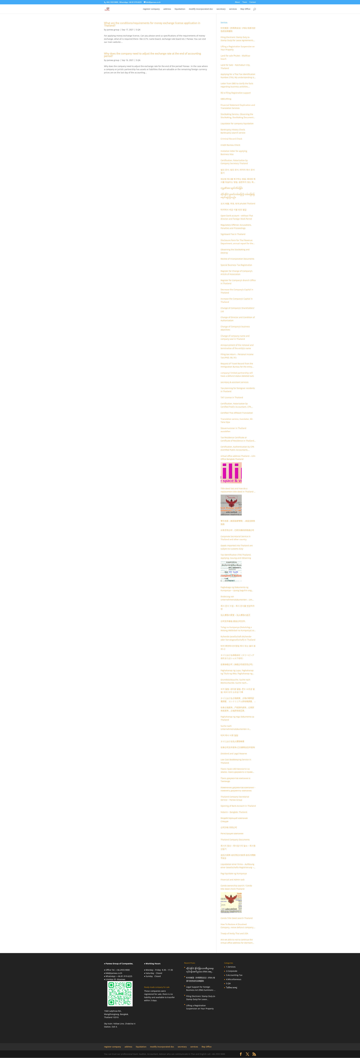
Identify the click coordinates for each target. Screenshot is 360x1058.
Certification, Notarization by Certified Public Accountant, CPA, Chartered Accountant (236, 405)
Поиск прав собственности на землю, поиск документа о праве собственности (237, 771)
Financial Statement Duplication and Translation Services (238, 106)
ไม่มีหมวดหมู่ (231, 987)
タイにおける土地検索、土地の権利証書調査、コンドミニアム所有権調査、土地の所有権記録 (237, 700)
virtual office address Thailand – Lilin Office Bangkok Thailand (238, 457)
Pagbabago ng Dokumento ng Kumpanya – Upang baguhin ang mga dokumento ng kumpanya (236, 589)
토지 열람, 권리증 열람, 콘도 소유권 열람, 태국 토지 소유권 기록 (238, 690)
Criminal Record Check (231, 138)
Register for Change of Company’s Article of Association (236, 272)
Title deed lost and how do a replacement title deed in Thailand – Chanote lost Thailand (238, 490)
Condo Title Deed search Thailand (237, 918)
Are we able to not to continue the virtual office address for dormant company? (237, 941)
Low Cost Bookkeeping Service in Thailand (236, 761)
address (167, 9)
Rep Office (245, 9)
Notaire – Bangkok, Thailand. (234, 812)
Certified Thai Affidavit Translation (237, 412)
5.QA (138, 29)
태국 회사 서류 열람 (229, 735)
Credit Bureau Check (230, 145)
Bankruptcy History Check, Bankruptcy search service (233, 131)
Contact (252, 2)
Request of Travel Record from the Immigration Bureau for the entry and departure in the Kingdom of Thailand (237, 365)
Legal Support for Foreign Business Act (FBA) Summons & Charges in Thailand (200, 989)
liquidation (180, 9)
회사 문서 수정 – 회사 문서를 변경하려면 (238, 607)
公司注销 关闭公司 (229, 827)
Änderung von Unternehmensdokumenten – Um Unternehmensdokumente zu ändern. (236, 598)
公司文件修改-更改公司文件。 (234, 621)
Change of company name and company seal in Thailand (235, 337)
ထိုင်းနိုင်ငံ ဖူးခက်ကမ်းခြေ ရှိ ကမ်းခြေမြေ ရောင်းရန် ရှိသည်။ (238, 196)
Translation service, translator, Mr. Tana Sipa (237, 420)
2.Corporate (231, 971)
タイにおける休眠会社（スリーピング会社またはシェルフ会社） (237, 656)
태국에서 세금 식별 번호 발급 (234, 209)
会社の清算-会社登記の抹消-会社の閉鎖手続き (238, 856)
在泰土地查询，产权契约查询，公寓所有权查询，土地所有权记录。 (237, 709)
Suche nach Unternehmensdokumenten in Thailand (235, 728)
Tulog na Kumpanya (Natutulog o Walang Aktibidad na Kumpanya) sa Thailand (237, 629)
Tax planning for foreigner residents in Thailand (238, 390)
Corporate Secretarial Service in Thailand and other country (235, 538)
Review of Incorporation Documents (237, 258)
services (233, 9)
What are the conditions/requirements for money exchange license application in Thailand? (152, 24)
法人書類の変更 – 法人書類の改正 (235, 615)
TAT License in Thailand (232, 397)
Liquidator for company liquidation (237, 123)
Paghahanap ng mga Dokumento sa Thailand (237, 718)
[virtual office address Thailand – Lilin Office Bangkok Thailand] (231, 472)
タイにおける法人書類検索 (232, 741)
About (237, 2)
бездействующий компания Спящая (234, 820)
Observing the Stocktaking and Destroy (235, 251)
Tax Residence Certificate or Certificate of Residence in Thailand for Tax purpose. (237, 439)
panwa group (113, 29)
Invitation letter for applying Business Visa (234, 152)
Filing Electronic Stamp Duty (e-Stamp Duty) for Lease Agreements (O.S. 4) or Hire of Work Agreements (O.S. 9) (237, 39)
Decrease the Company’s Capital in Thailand (237, 291)
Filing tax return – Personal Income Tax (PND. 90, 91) (237, 356)
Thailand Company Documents (235, 839)
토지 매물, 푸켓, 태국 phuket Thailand (238, 203)
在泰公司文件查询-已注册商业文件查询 (238, 747)
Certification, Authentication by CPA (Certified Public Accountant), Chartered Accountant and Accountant (237, 448)
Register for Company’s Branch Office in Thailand (238, 282)
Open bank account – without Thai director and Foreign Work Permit (237, 217)
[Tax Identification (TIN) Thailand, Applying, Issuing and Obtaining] (231, 571)
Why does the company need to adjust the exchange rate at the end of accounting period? (152, 55)
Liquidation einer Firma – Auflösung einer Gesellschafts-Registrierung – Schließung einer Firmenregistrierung (237, 866)
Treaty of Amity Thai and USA (234, 933)
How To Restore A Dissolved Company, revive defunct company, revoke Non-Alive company (237, 926)
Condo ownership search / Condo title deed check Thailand (236, 887)
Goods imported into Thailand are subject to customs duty (237, 547)
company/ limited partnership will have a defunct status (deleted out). (237, 374)
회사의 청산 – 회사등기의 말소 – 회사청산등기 (238, 847)
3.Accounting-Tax (234, 975)
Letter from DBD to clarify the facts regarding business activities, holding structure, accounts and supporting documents (237, 85)
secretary (221, 9)
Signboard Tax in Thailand (233, 234)
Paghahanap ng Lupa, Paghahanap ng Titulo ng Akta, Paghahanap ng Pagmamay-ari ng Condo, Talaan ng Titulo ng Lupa (237, 672)
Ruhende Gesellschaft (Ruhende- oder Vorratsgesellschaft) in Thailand (238, 638)
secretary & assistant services (234, 382)
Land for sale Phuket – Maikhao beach (235, 57)
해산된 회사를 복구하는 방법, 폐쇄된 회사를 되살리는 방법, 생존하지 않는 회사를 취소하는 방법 (238, 181)
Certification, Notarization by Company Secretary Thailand (234, 162)
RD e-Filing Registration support (236, 92)
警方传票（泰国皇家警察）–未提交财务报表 (238, 522)
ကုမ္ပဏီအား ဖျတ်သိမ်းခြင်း (232, 188)
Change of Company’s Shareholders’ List (237, 309)
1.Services (231, 966)
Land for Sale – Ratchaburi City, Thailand (235, 66)
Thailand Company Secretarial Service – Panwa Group (235, 798)
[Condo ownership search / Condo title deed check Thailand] (231, 902)
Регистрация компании (232, 833)
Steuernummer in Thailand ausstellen (233, 430)
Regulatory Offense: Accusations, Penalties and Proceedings (236, 226)
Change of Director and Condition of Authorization (238, 319)
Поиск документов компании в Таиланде (235, 780)
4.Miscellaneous (233, 979)
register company (151, 9)
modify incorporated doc (201, 9)
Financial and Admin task (232, 879)
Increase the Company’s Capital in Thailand (237, 300)
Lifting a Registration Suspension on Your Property (238, 48)
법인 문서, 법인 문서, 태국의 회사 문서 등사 (238, 171)
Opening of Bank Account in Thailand (238, 806)
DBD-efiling (226, 98)
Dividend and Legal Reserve (234, 753)
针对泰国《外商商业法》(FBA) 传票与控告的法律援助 (238, 29)
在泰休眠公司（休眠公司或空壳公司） (237, 664)
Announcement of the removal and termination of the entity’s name (237, 346)
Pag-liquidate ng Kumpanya (234, 873)
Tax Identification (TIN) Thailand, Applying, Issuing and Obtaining (236, 556)
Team (244, 2)
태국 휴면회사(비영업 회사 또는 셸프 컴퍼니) (238, 647)
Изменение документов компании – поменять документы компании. (238, 789)
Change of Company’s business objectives (235, 328)
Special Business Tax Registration (236, 265)
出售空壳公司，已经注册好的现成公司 (237, 530)
